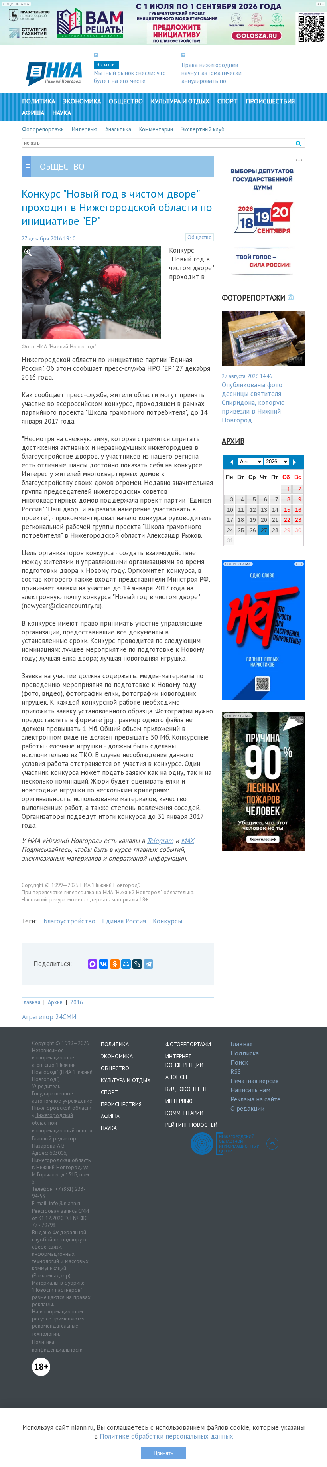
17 (230, 520)
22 (287, 520)
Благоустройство (69, 921)
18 (241, 520)
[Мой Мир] (126, 964)
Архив (55, 1002)
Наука (61, 113)
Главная (31, 1002)
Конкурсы (167, 921)
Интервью (84, 129)
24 (230, 530)
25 (241, 530)
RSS (235, 1071)
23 (298, 520)
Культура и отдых (180, 101)
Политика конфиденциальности (57, 1345)
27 (264, 530)
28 (275, 530)
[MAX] (92, 964)
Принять (163, 1453)
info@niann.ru (65, 1203)
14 (275, 510)
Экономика (82, 101)
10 (230, 510)
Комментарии (156, 129)
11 (241, 510)
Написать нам (250, 1090)
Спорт (227, 101)
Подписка (244, 1053)
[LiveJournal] (137, 964)
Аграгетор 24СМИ (49, 1016)
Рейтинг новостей (191, 1124)
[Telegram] (148, 964)
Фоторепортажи (43, 129)
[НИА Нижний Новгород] (54, 83)
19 (253, 520)
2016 (76, 1002)
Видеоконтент (186, 1089)
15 (287, 510)
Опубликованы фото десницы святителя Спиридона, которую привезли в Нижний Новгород (253, 402)
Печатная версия (254, 1081)
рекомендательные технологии (55, 1329)
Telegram (160, 840)
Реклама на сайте (255, 1099)
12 (253, 510)
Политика (38, 101)
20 (264, 520)
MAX (187, 840)
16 (298, 510)
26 (253, 530)
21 (275, 520)
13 (264, 510)
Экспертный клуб (203, 129)
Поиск (239, 1062)
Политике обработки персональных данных (166, 1436)
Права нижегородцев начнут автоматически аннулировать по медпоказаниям (211, 77)
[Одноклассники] (115, 964)
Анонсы (176, 1077)
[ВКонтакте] (103, 964)
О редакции (247, 1108)
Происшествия (270, 101)
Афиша (33, 113)
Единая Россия (124, 921)
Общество (126, 101)
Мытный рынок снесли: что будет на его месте (130, 77)
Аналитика (118, 129)
